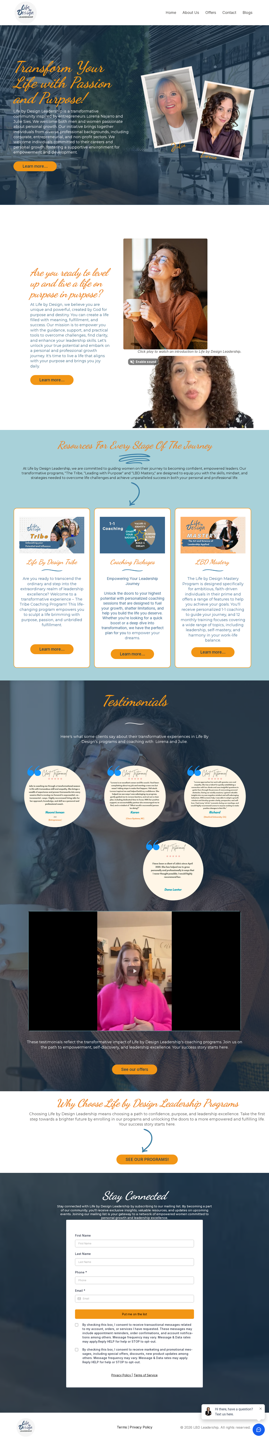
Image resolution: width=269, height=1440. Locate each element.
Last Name (83, 1254)
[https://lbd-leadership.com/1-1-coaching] (132, 535)
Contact (229, 12)
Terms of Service (146, 1375)
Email (80, 1290)
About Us (190, 12)
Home (171, 12)
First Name (83, 1235)
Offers (210, 12)
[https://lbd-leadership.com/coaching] (213, 535)
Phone (81, 1272)
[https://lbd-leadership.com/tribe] (51, 535)
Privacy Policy (121, 1375)
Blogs (247, 12)
